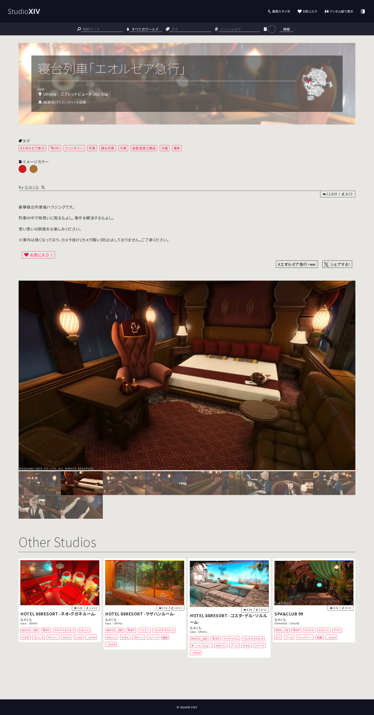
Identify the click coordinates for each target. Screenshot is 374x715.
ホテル (66, 637)
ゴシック (39, 637)
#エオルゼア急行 (32, 148)
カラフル (309, 630)
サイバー (53, 637)
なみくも (31, 187)
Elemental (280, 623)
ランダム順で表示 (341, 11)
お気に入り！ (41, 255)
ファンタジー (74, 148)
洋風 (164, 148)
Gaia (23, 623)
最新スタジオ (281, 11)
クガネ (25, 637)
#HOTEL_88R (30, 630)
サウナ (337, 630)
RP (57, 148)
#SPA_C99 (282, 630)
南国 (165, 637)
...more (91, 637)
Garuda (294, 623)
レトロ (78, 637)
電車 (177, 148)
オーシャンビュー (201, 645)
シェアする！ (340, 264)
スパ (278, 637)
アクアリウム (231, 638)
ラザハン (139, 637)
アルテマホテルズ (65, 630)
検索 (286, 29)
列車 (92, 148)
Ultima (33, 623)
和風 (319, 637)
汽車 (123, 148)
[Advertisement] (187, 683)
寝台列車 (107, 148)
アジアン (144, 630)
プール (234, 645)
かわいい (84, 630)
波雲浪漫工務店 (144, 148)
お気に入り (310, 11)
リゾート (153, 637)
